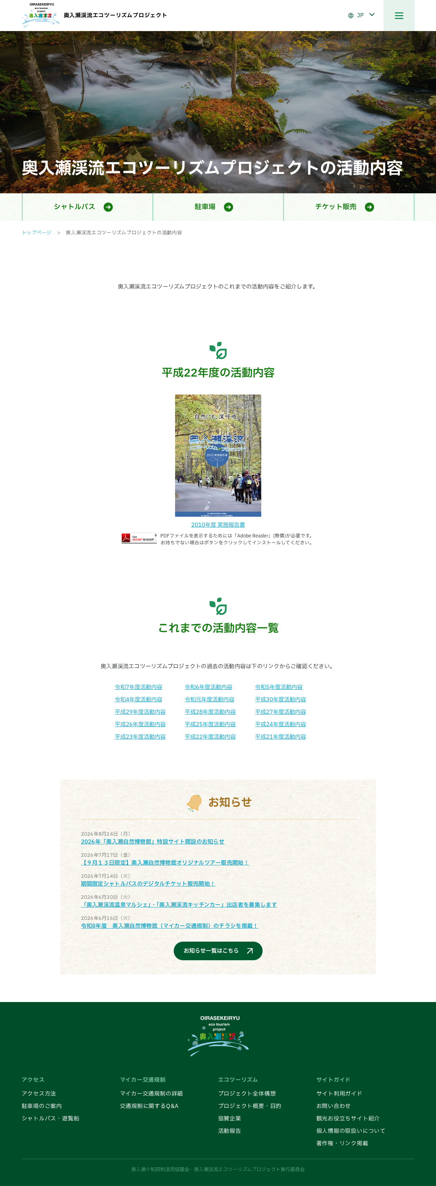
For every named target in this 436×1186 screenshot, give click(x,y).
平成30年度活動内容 (280, 700)
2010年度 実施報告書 (218, 525)
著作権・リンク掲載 (342, 1143)
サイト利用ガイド (339, 1094)
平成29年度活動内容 (140, 712)
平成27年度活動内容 (280, 712)
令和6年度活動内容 (208, 687)
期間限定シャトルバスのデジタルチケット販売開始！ (148, 884)
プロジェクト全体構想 (247, 1094)
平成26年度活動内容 (140, 724)
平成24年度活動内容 (280, 724)
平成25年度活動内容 (210, 724)
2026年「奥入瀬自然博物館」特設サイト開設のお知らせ (153, 842)
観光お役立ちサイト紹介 (348, 1119)
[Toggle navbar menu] (399, 15)
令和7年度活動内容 (138, 687)
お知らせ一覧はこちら (211, 951)
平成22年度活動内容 (210, 737)
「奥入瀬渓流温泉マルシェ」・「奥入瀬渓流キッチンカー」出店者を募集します (179, 905)
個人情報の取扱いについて (351, 1131)
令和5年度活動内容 (279, 687)
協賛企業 (229, 1119)
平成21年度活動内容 (280, 737)
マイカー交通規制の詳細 (151, 1094)
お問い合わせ (333, 1106)
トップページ (37, 232)
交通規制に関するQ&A (149, 1106)
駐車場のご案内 (42, 1106)
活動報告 (229, 1131)
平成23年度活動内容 (140, 737)
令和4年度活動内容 (138, 700)
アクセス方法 (39, 1094)
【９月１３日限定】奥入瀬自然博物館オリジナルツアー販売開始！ (165, 863)
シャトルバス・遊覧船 (51, 1119)
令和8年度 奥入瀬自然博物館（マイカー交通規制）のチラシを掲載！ (169, 926)
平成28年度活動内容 (210, 712)
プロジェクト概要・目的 (250, 1106)
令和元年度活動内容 (209, 700)
